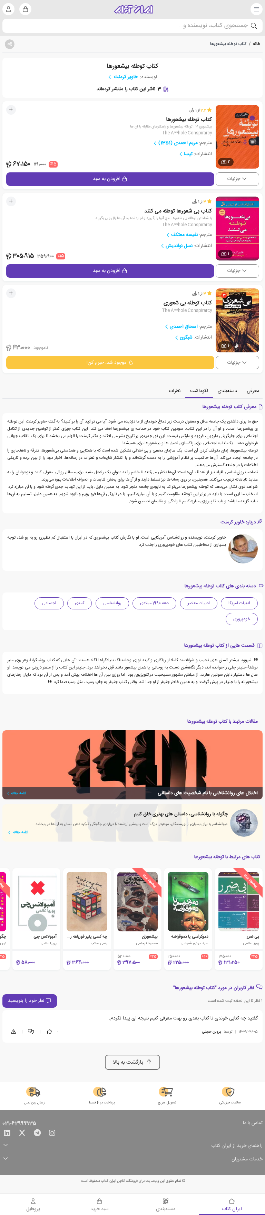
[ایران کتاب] (133, 9)
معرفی (253, 391)
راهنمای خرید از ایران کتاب (237, 1146)
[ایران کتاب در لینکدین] (6, 1134)
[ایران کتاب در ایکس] (22, 1134)
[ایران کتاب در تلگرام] (37, 1134)
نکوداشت (199, 391)
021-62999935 (19, 1123)
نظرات (174, 391)
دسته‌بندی (227, 391)
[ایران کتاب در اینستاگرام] (52, 1134)
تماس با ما (253, 1123)
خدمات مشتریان (247, 1159)
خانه (256, 43)
